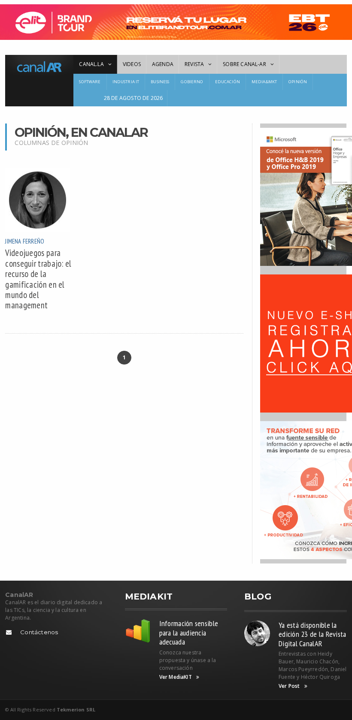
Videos (132, 64)
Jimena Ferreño (24, 241)
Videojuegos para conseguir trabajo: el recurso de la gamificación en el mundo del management (38, 279)
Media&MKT (264, 81)
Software (89, 81)
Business (160, 81)
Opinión (297, 81)
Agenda (162, 64)
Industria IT (126, 81)
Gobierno (192, 81)
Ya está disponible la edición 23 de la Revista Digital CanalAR (312, 634)
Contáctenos (39, 632)
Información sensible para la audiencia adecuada (188, 632)
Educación (227, 81)
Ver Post (289, 686)
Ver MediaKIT (175, 677)
